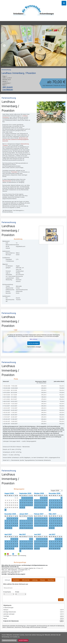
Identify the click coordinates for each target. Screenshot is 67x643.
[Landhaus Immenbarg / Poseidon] (33, 45)
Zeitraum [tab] (7, 580)
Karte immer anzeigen (34, 347)
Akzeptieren (23, 640)
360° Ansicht (7, 87)
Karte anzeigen (33, 343)
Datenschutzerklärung (9, 640)
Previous (4, 45)
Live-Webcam (7, 89)
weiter (61, 600)
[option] (33, 45)
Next (62, 45)
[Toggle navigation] (64, 3)
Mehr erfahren (33, 339)
